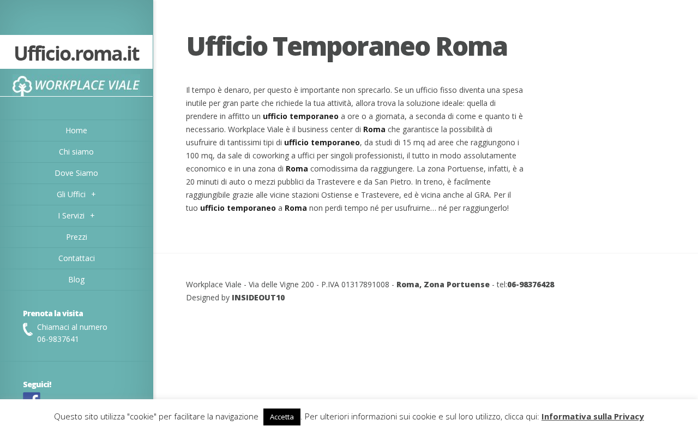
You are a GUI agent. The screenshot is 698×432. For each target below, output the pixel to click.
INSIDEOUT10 (258, 297)
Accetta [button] (282, 417)
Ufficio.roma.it (76, 55)
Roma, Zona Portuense (443, 284)
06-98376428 (530, 284)
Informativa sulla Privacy (592, 416)
